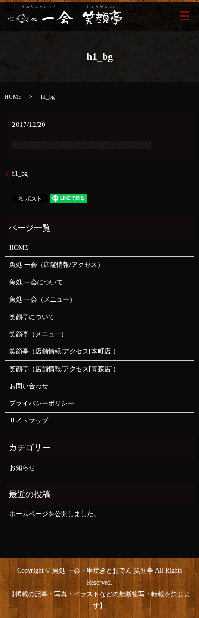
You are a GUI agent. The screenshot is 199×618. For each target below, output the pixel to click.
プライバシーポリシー (41, 403)
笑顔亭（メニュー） (38, 334)
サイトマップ (28, 420)
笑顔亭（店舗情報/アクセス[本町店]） (64, 351)
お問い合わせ (28, 386)
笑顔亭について (32, 317)
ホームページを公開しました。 (54, 514)
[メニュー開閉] (184, 15)
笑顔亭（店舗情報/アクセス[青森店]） (64, 369)
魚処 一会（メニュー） (42, 299)
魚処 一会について (36, 282)
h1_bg (20, 173)
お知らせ (22, 467)
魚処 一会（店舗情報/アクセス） (56, 264)
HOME (13, 97)
